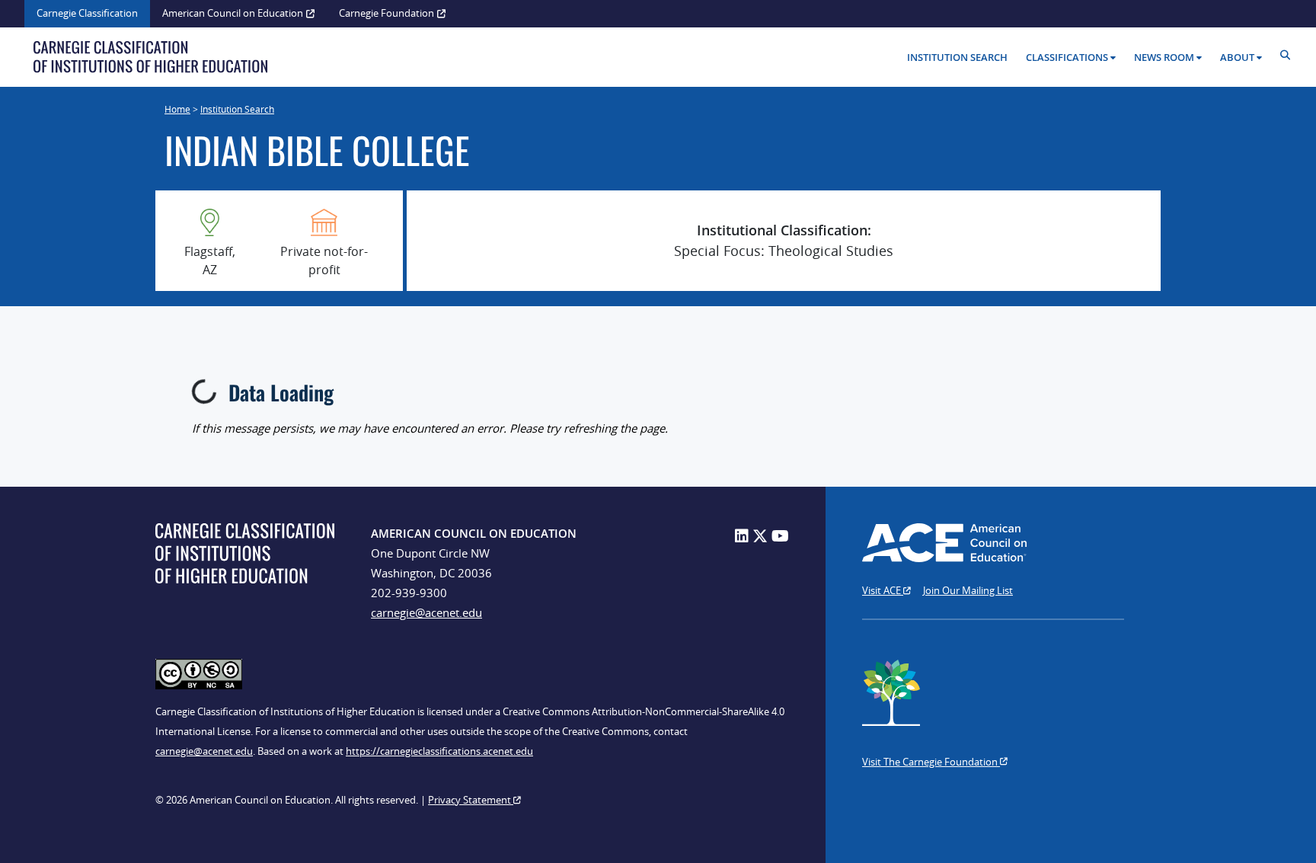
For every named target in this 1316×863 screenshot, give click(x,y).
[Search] (1289, 55)
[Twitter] (760, 536)
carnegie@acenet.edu (426, 612)
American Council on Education (232, 13)
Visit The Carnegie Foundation (931, 762)
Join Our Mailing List (968, 590)
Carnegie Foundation (386, 13)
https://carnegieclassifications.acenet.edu (439, 751)
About (1237, 57)
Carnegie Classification (87, 13)
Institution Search (957, 57)
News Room (1164, 57)
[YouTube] (780, 536)
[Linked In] (742, 536)
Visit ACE (882, 590)
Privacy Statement (470, 800)
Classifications (1067, 57)
